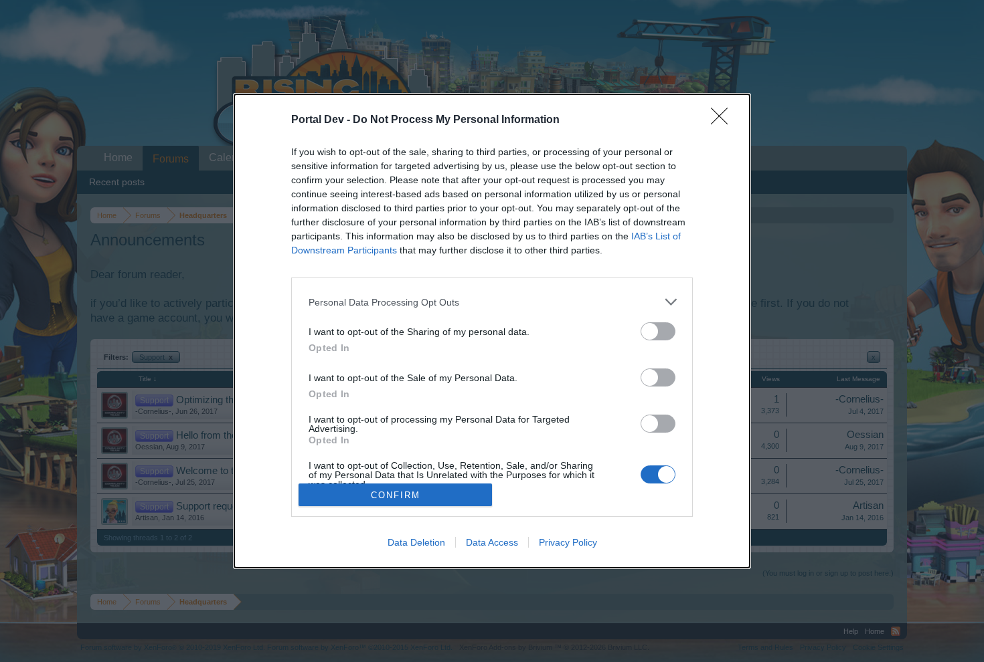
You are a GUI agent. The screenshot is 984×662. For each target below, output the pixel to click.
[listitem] (492, 302)
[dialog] (492, 331)
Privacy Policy (568, 542)
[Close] (723, 120)
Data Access (492, 542)
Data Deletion (416, 542)
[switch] (658, 331)
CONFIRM (395, 495)
